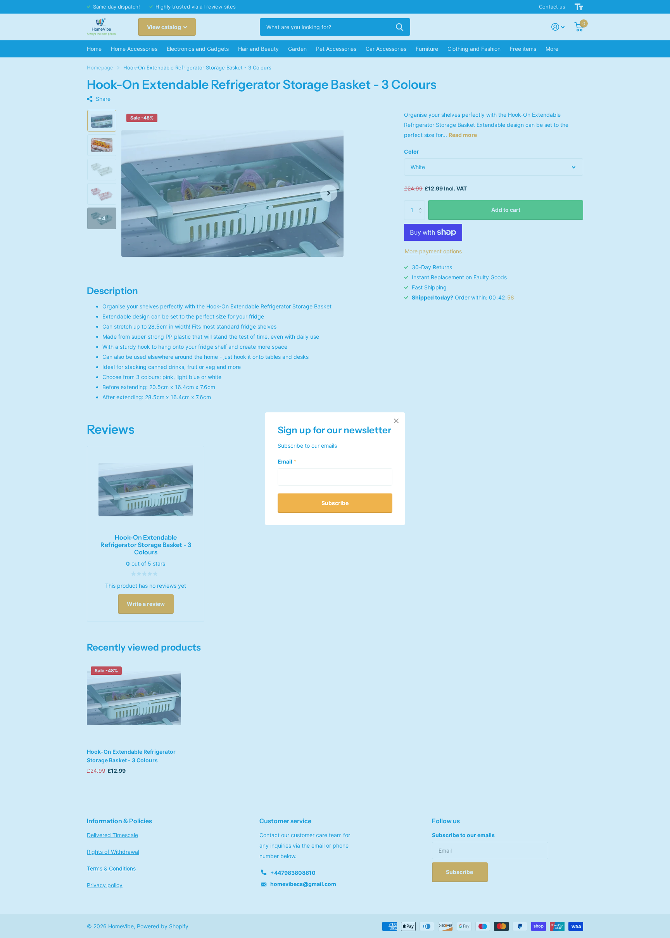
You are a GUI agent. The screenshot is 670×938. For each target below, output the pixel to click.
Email (287, 461)
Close (396, 420)
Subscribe (335, 503)
